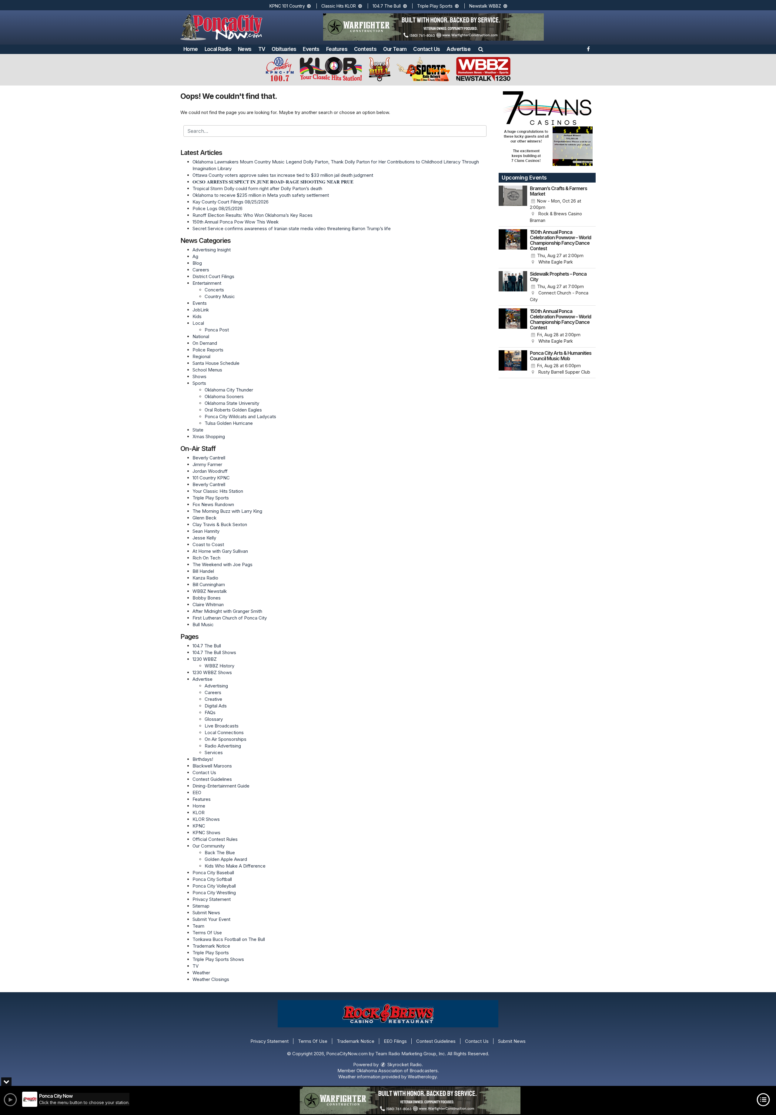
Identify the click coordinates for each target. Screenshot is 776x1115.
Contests (365, 49)
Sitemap (200, 906)
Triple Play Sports (435, 5)
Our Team (394, 49)
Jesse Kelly (204, 538)
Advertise (458, 49)
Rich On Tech (206, 558)
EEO (196, 792)
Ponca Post (217, 330)
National (200, 336)
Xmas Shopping (208, 436)
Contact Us (426, 49)
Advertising (216, 686)
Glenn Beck (204, 518)
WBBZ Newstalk (209, 591)
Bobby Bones (206, 598)
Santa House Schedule (215, 363)
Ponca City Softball (212, 879)
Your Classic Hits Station (217, 491)
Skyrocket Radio (404, 1064)
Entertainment (206, 283)
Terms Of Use (207, 932)
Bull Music (203, 624)
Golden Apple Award (226, 859)
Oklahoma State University (232, 403)
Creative (213, 699)
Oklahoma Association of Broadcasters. (397, 1070)
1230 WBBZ (204, 659)
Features (336, 49)
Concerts (214, 290)
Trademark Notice (211, 946)
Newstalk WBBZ (485, 5)
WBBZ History (219, 666)
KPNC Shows (206, 832)
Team (198, 926)
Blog (197, 263)
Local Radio (218, 49)
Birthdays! (202, 759)
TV (261, 49)
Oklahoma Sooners (224, 396)
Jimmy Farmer (207, 464)
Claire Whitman (208, 604)
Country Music (220, 296)
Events (311, 49)
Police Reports (207, 350)
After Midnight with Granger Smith (227, 611)
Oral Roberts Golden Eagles (233, 410)
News (245, 49)
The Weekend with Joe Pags (222, 564)
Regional (201, 356)
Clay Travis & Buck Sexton (219, 524)
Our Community (208, 846)
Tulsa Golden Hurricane (229, 423)
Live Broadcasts (222, 726)
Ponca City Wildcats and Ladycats (240, 416)
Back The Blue (220, 852)
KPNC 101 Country (287, 5)
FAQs (210, 712)
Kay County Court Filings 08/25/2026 (230, 202)
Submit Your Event (211, 919)
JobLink (200, 310)
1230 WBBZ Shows (212, 672)
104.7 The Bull (387, 5)
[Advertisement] (433, 27)
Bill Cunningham (208, 584)
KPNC (198, 826)
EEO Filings (395, 1041)
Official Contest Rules (215, 839)
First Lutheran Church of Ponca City (229, 618)
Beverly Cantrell (208, 458)
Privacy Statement (211, 899)
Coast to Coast (208, 544)
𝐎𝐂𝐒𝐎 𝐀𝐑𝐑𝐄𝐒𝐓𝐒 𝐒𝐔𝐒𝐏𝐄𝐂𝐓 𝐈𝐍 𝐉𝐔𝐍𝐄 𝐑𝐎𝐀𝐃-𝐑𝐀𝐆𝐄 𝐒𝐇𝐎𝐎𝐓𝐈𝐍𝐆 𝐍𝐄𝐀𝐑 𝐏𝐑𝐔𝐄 (272, 182)
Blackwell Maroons (212, 766)
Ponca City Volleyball (214, 886)
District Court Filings (213, 276)
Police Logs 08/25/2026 (217, 208)
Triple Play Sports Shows (218, 959)
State (197, 430)
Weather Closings (210, 979)
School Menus (207, 370)
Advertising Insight (211, 250)
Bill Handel (203, 571)
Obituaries (284, 49)
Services (214, 752)
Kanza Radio (205, 578)
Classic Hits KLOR (339, 5)
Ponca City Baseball (213, 872)
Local (198, 323)
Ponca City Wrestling (214, 892)
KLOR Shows (206, 819)
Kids (197, 316)
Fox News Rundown (213, 504)
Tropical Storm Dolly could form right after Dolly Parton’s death (257, 188)
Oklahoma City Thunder (229, 390)
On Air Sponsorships (225, 739)
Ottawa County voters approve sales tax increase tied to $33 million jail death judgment (282, 175)
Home (190, 49)
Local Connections (224, 732)
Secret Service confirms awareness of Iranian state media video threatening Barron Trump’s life (291, 228)
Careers (200, 270)
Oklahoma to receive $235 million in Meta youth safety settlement (260, 195)
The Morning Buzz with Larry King (227, 511)
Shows (199, 376)
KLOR (198, 812)
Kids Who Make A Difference (235, 866)
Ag (195, 256)
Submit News (206, 912)
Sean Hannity (205, 531)
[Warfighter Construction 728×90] (410, 1100)
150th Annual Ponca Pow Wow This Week (235, 222)
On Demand (204, 343)
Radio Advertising (223, 746)
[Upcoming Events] (513, 205)
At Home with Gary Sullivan (220, 551)
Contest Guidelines (212, 779)
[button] (480, 49)
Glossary (214, 719)
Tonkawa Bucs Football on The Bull (228, 939)
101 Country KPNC (211, 478)
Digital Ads (216, 706)
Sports (199, 383)
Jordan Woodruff (210, 471)
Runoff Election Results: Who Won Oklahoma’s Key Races (252, 215)
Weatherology (422, 1077)
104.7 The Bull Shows (214, 652)
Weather (201, 973)
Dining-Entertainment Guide (220, 786)
